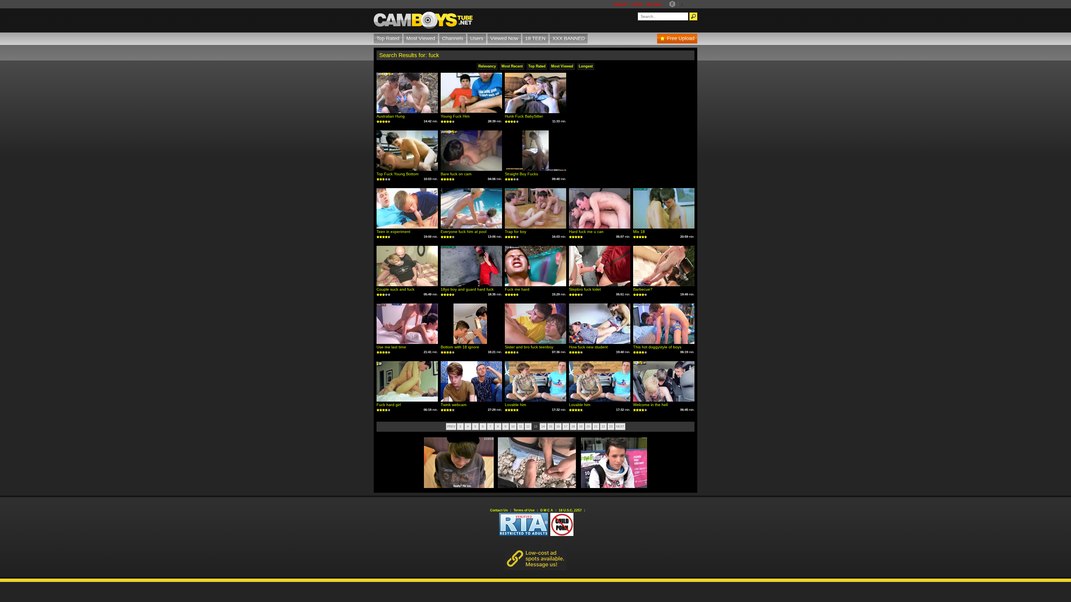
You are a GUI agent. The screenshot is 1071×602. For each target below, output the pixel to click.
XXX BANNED (569, 38)
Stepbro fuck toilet (585, 289)
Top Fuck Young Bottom (398, 174)
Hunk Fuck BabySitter (524, 116)
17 (565, 426)
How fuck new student (588, 347)
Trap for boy (515, 231)
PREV (451, 426)
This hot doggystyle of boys (657, 347)
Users (476, 38)
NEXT (620, 426)
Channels (452, 38)
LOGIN (636, 5)
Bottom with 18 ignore (460, 347)
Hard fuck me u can (586, 231)
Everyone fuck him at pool (463, 231)
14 (543, 426)
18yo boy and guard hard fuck (467, 289)
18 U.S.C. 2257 (570, 510)
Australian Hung (391, 116)
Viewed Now (504, 38)
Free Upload (680, 38)
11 (520, 426)
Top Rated (388, 38)
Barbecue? (642, 289)
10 (513, 426)
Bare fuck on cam (456, 174)
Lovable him (515, 404)
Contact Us (499, 510)
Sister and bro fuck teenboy (529, 347)
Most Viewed (420, 38)
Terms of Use (524, 510)
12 (528, 426)
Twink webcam (454, 404)
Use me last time (391, 347)
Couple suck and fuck (395, 289)
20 (588, 426)
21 (595, 426)
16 (558, 426)
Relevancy (487, 66)
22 (603, 426)
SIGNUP (620, 5)
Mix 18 (639, 231)
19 (580, 426)
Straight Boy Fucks (521, 174)
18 (573, 426)
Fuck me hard (517, 289)
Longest (586, 66)
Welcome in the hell (650, 404)
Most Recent (512, 66)
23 (610, 426)
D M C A (546, 510)
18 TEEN (535, 38)
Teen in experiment (393, 231)
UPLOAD (653, 5)
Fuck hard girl (389, 404)
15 (550, 426)
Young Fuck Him (455, 116)
